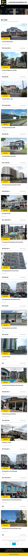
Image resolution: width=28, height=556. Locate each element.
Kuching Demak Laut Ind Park (9, 328)
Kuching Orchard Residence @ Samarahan (12, 242)
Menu (2, 6)
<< (6, 544)
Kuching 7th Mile (6, 213)
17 (10, 544)
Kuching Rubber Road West (9, 156)
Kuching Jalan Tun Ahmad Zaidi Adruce (12, 500)
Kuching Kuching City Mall (8, 127)
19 (17, 544)
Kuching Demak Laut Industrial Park (11, 299)
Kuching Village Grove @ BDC (9, 70)
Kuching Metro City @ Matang (9, 471)
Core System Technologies (17, 549)
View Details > (23, 48)
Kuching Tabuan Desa (7, 41)
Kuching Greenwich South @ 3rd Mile (11, 185)
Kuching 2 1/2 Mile (6, 442)
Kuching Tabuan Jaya (7, 99)
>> (21, 544)
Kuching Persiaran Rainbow (9, 414)
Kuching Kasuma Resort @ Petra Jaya (11, 528)
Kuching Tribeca (6, 356)
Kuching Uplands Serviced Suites (10, 270)
